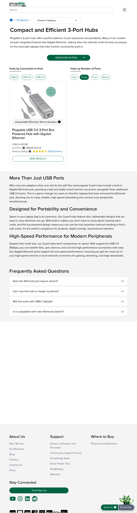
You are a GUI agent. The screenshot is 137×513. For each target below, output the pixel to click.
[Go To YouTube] (12, 500)
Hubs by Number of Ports (86, 68)
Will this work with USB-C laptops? (33, 301)
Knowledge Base (60, 458)
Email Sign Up (39, 490)
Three (84, 77)
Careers (13, 459)
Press (12, 470)
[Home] (11, 20)
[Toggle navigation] (124, 10)
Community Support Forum (66, 453)
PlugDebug (56, 469)
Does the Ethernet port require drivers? (35, 281)
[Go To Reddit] (34, 500)
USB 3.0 (27, 77)
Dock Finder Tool (60, 463)
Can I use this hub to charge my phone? (36, 291)
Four (94, 77)
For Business (16, 449)
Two (74, 77)
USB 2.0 (40, 77)
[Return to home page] (17, 4)
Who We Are (16, 443)
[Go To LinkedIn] (27, 500)
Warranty (55, 474)
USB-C (14, 77)
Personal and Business (104, 443)
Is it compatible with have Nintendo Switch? (38, 311)
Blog (12, 454)
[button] (59, 122)
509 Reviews (55, 151)
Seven (105, 77)
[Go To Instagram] (20, 500)
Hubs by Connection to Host (26, 68)
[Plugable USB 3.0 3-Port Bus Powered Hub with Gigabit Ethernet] (38, 104)
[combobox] (60, 10)
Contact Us (15, 465)
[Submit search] (116, 9)
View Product (38, 158)
